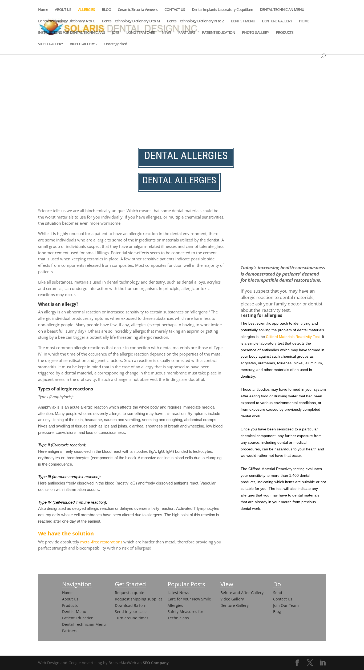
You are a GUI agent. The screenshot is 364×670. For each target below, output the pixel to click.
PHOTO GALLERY (255, 33)
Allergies (175, 605)
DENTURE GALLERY (277, 21)
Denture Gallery (234, 605)
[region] (182, 74)
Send (277, 592)
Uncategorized (115, 44)
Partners (69, 630)
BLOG (106, 10)
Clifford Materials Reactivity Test (293, 336)
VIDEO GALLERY (50, 44)
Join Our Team (286, 605)
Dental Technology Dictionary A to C (66, 21)
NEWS (166, 33)
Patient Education (78, 617)
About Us (70, 599)
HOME (304, 21)
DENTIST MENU (243, 21)
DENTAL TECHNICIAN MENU (282, 10)
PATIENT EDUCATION (218, 33)
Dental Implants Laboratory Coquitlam (222, 10)
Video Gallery (232, 599)
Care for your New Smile (189, 599)
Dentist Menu (74, 611)
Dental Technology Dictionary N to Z (195, 21)
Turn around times (131, 617)
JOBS (115, 33)
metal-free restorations (101, 541)
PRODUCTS (284, 33)
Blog (277, 611)
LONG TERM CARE (140, 33)
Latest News (178, 592)
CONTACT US (174, 10)
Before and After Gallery (242, 592)
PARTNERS (186, 33)
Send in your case (131, 611)
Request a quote (129, 592)
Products (70, 605)
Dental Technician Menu (84, 624)
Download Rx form (131, 605)
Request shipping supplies (139, 599)
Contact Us (282, 599)
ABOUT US (63, 10)
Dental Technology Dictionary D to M (131, 21)
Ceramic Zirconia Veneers (137, 10)
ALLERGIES (86, 10)
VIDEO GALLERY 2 (83, 44)
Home (43, 10)
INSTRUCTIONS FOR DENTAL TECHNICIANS (71, 33)
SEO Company (156, 662)
